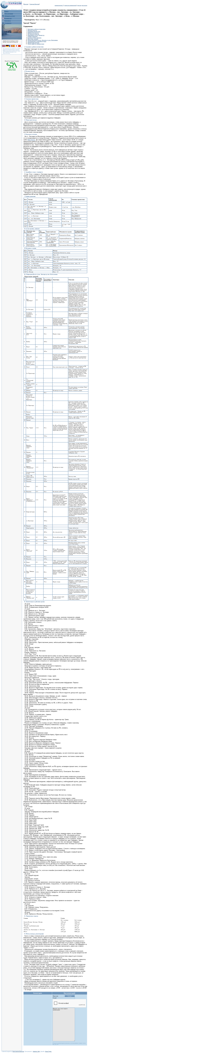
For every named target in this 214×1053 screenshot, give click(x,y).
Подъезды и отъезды (33, 34)
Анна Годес (48, 1051)
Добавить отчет (9, 16)
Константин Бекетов (18, 1051)
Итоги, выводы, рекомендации (36, 43)
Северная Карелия (34, 4)
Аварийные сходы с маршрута (36, 35)
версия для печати (82, 5)
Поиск (6, 11)
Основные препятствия (34, 31)
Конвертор (7, 18)
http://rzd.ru (31, 140)
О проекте (7, 23)
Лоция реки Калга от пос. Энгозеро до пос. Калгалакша (43, 40)
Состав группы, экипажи (34, 37)
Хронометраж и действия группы (37, 41)
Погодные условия (33, 39)
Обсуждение (8, 14)
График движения (32, 36)
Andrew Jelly (36, 1051)
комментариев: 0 (59, 5)
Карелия (26, 4)
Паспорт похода (32, 30)
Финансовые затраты (33, 42)
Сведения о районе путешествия (36, 29)
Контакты (7, 21)
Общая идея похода (33, 32)
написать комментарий (70, 5)
